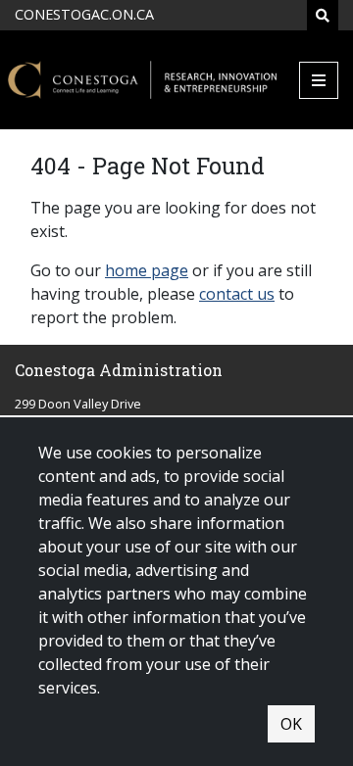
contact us (237, 294)
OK (291, 724)
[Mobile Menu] (318, 80)
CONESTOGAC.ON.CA (84, 14)
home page (146, 270)
